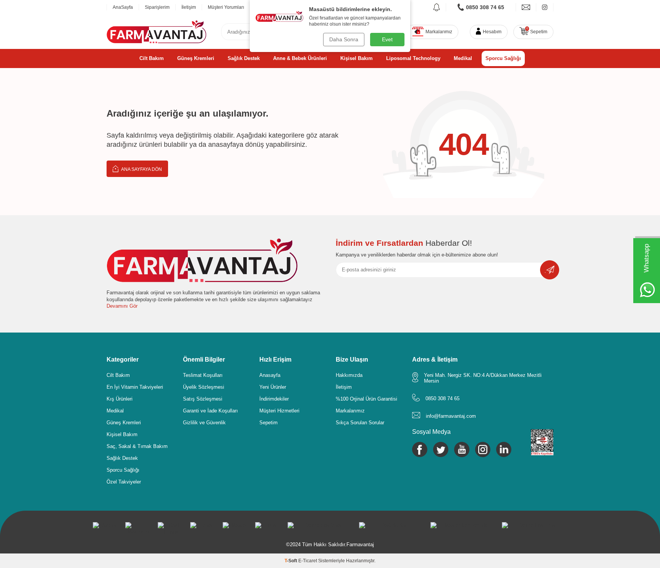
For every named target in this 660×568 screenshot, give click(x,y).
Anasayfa (269, 375)
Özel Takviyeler (124, 482)
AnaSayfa (123, 7)
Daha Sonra (343, 39)
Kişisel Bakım (356, 58)
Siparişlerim (157, 7)
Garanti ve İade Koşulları (210, 411)
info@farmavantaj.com (451, 416)
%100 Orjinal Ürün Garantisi (366, 399)
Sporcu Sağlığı (503, 58)
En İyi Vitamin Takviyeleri (135, 387)
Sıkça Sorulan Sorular (360, 422)
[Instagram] (482, 449)
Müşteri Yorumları (226, 7)
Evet (387, 39)
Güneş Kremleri (195, 58)
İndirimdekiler (274, 399)
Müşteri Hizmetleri (279, 411)
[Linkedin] (503, 449)
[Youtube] (461, 449)
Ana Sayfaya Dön (141, 169)
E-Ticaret (307, 560)
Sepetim (268, 422)
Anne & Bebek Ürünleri (300, 58)
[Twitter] (440, 449)
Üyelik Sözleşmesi (203, 387)
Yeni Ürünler (272, 387)
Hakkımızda (349, 375)
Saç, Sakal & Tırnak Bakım (137, 446)
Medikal (463, 58)
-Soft (291, 560)
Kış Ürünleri (120, 399)
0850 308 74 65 (442, 398)
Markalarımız (350, 411)
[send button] (549, 269)
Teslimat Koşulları (203, 375)
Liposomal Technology (413, 58)
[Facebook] (419, 449)
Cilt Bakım (151, 58)
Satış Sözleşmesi (202, 399)
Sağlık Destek (244, 58)
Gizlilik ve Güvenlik (204, 422)
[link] (481, 7)
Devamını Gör (122, 306)
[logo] (156, 31)
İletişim (188, 7)
